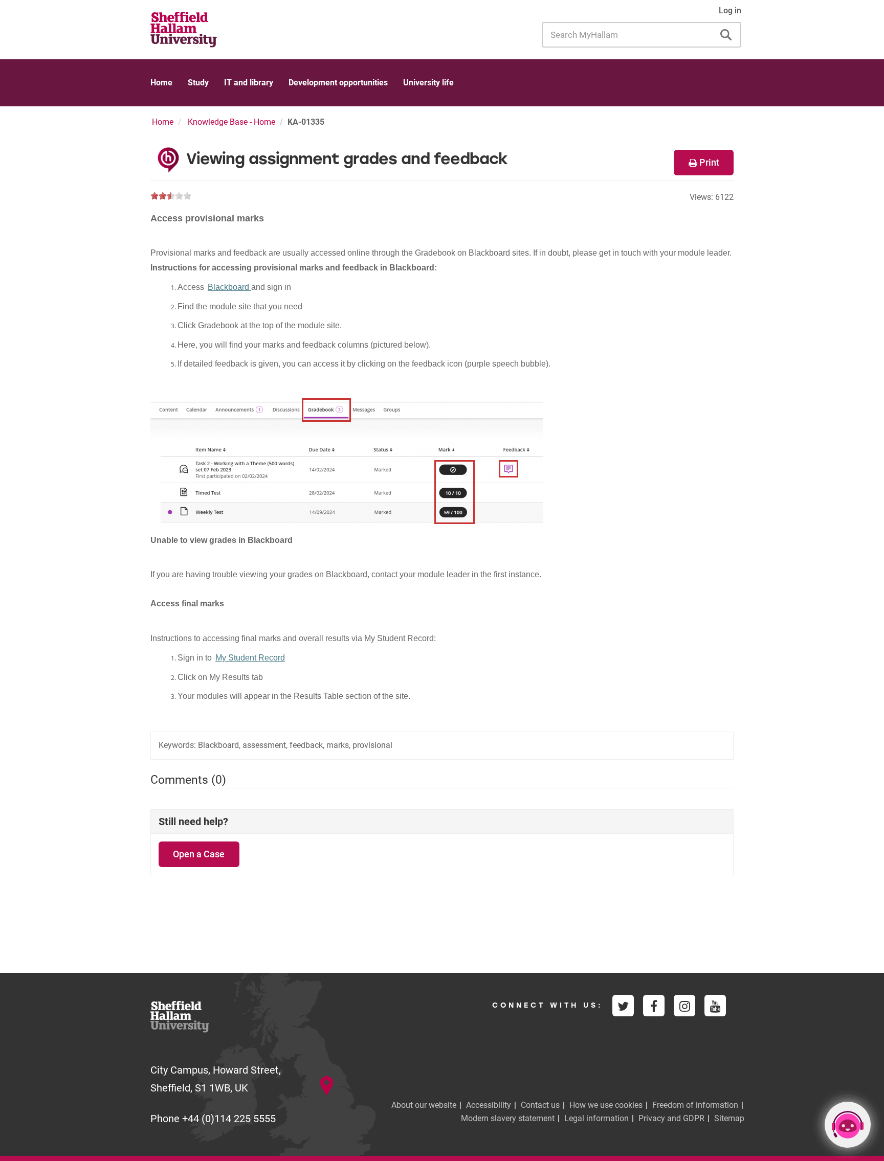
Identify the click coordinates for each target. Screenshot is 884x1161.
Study (198, 82)
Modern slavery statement (508, 1118)
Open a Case (199, 854)
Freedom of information (695, 1105)
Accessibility (488, 1105)
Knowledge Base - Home (231, 122)
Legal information (596, 1118)
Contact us (540, 1105)
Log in (730, 10)
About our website (423, 1105)
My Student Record (250, 657)
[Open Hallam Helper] (848, 1125)
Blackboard (229, 287)
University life (428, 82)
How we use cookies (606, 1105)
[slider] (170, 196)
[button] (704, 162)
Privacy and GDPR (671, 1118)
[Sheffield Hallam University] (183, 28)
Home (161, 82)
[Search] (726, 35)
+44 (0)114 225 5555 (229, 1118)
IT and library (248, 82)
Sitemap (729, 1118)
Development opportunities (338, 82)
